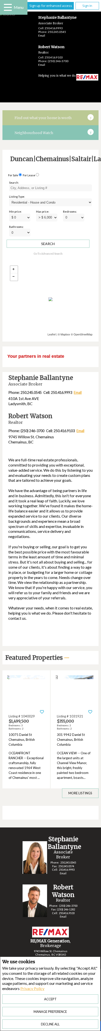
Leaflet (52, 334)
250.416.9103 (54, 57)
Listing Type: (17, 196)
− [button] (14, 277)
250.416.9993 (54, 28)
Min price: (15, 211)
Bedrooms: (70, 211)
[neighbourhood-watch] (91, 131)
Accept (50, 999)
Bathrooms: (16, 226)
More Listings (80, 793)
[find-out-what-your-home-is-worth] (91, 117)
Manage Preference (50, 1012)
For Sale (13, 175)
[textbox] (50, 187)
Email (41, 35)
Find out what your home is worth (43, 118)
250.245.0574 (66, 866)
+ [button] (14, 269)
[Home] (83, 78)
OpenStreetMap (83, 334)
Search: (14, 182)
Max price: (42, 211)
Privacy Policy (32, 988)
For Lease (29, 175)
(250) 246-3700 (58, 61)
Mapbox (65, 334)
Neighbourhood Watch (33, 133)
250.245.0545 (57, 31)
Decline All (50, 1024)
